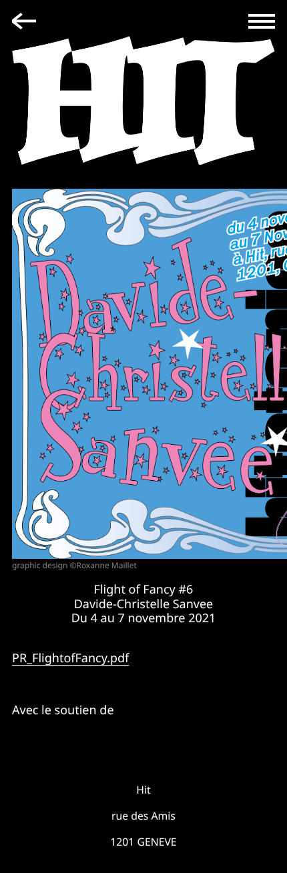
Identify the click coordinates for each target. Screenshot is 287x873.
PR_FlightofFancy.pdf (70, 658)
